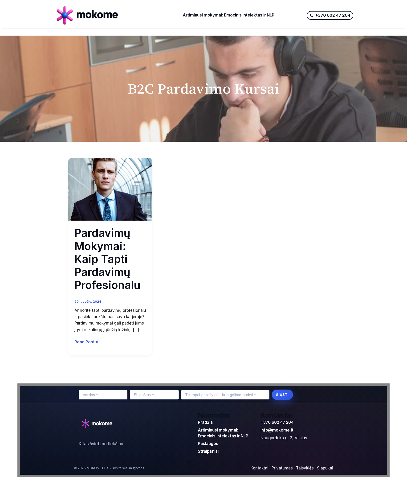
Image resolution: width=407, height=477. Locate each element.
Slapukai (325, 468)
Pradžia (205, 422)
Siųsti (282, 395)
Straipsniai (208, 451)
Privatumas (282, 468)
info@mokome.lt (276, 430)
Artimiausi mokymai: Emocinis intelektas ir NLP (228, 15)
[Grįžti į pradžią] (98, 424)
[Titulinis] (115, 15)
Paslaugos (208, 443)
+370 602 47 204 (276, 422)
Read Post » (86, 341)
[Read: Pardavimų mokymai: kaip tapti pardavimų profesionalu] (110, 188)
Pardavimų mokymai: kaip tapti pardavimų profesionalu (107, 259)
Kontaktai (259, 468)
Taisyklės (305, 468)
